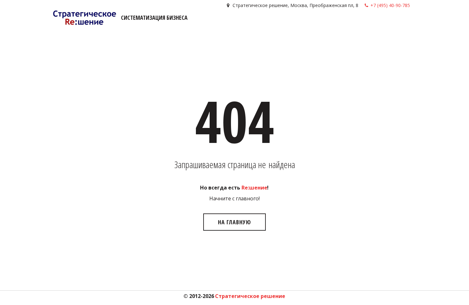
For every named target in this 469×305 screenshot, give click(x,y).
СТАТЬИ (362, 23)
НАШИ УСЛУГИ (281, 23)
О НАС (383, 23)
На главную (234, 222)
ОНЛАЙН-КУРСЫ (326, 23)
